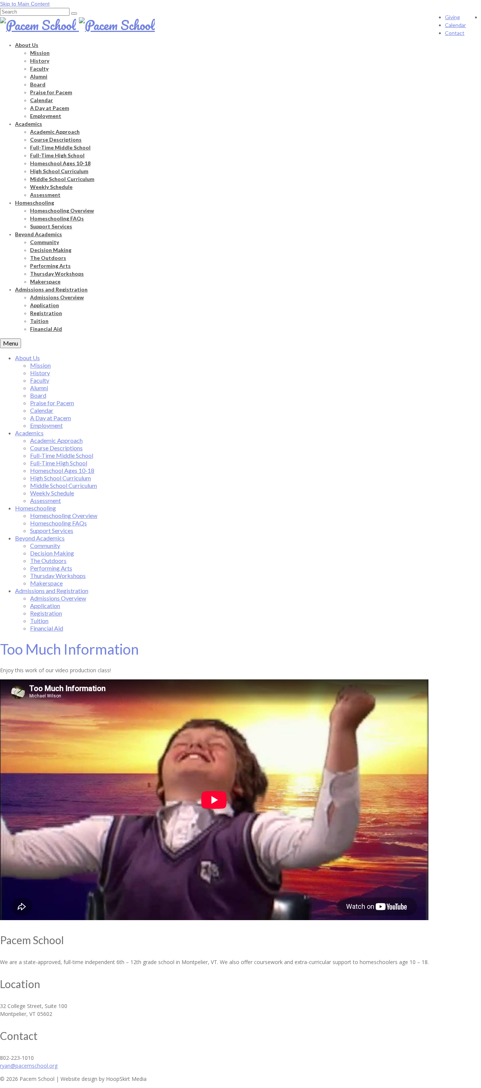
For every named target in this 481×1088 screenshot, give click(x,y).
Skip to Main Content (25, 4)
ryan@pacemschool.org (28, 1065)
